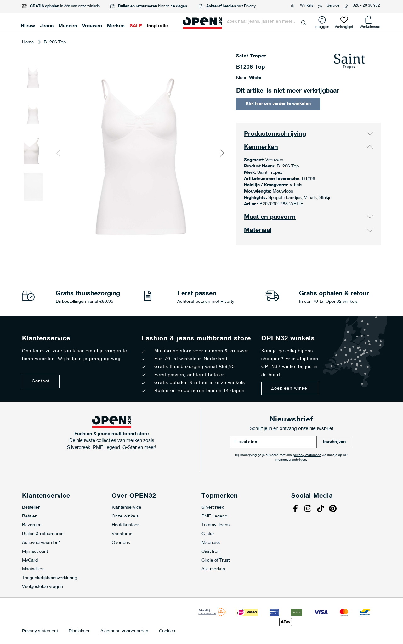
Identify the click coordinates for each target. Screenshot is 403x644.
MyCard (30, 560)
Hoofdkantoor (125, 525)
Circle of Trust (216, 560)
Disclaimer (79, 631)
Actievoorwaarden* (41, 542)
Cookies (167, 631)
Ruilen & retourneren (43, 534)
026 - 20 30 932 (366, 6)
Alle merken (213, 569)
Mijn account (35, 551)
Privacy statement (40, 631)
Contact (41, 381)
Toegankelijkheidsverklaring (49, 578)
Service (333, 6)
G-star (208, 534)
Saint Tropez (251, 56)
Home (28, 42)
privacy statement (307, 455)
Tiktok (321, 509)
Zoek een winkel (290, 388)
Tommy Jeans (216, 525)
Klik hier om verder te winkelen (278, 103)
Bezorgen (32, 525)
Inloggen (322, 25)
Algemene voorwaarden (124, 631)
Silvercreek (213, 507)
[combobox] (267, 21)
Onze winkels (125, 516)
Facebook (296, 509)
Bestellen (31, 507)
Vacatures (122, 534)
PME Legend (214, 516)
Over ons (121, 542)
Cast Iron (211, 551)
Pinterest (333, 509)
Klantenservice (126, 507)
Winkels (306, 6)
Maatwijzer (33, 569)
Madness (211, 542)
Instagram (308, 509)
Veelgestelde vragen (42, 587)
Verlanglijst (344, 25)
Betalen (29, 516)
